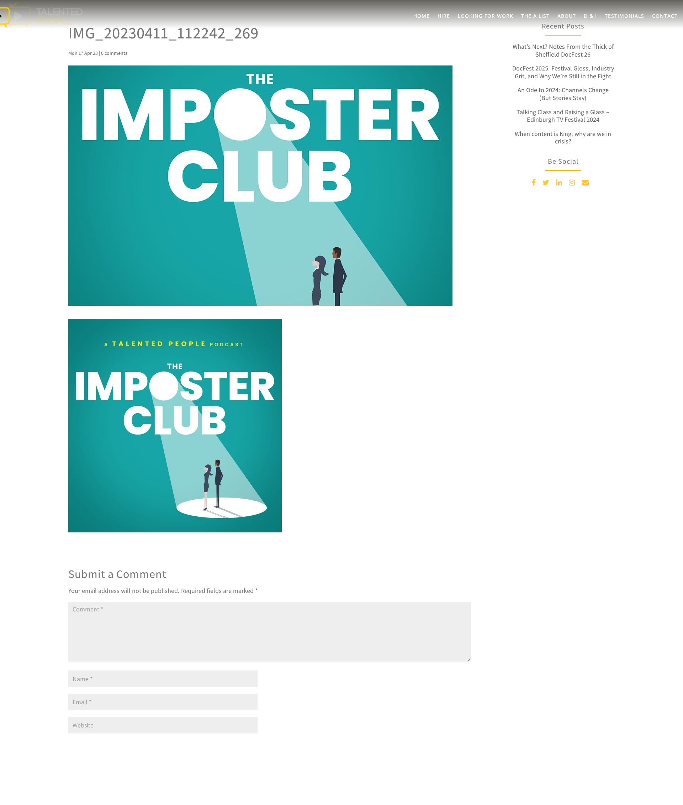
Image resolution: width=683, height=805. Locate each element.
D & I (590, 16)
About (566, 16)
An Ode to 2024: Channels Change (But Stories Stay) (563, 94)
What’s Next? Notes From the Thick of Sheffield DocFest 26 (563, 50)
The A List (535, 16)
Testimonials (624, 16)
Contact (665, 16)
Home (421, 16)
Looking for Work (485, 16)
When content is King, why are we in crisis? (563, 138)
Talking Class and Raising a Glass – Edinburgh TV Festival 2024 (563, 116)
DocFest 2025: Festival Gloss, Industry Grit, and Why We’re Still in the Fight (563, 72)
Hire (444, 16)
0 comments (114, 53)
